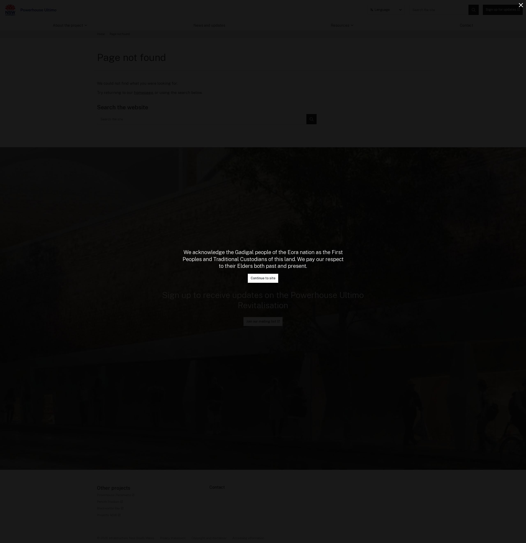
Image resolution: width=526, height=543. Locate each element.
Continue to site (263, 278)
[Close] (521, 5)
